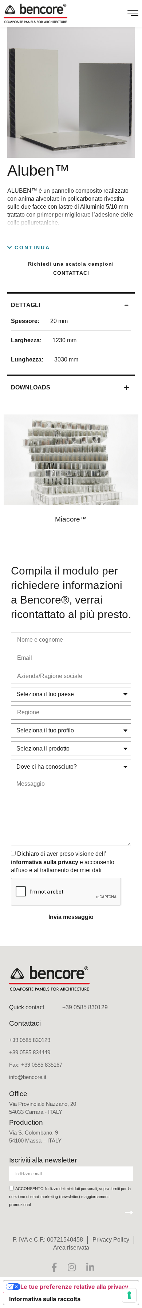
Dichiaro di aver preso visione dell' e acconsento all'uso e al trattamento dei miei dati (62, 862)
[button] (28, 247)
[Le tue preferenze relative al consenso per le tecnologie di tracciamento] (129, 1295)
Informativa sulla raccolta (44, 1299)
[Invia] (129, 1212)
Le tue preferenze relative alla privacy (74, 1286)
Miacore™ (71, 519)
